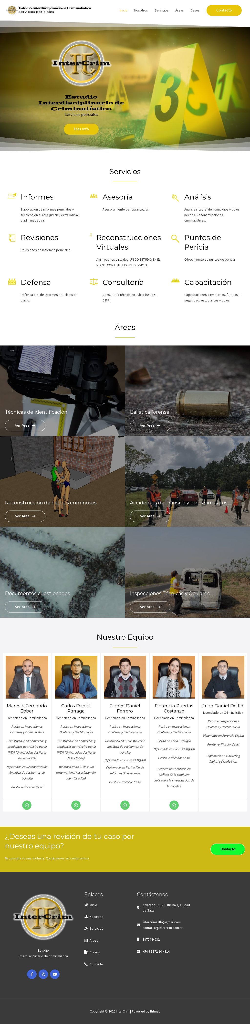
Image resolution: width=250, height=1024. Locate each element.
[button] (224, 10)
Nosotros (141, 10)
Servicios (161, 10)
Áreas (179, 10)
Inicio (123, 10)
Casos (195, 10)
